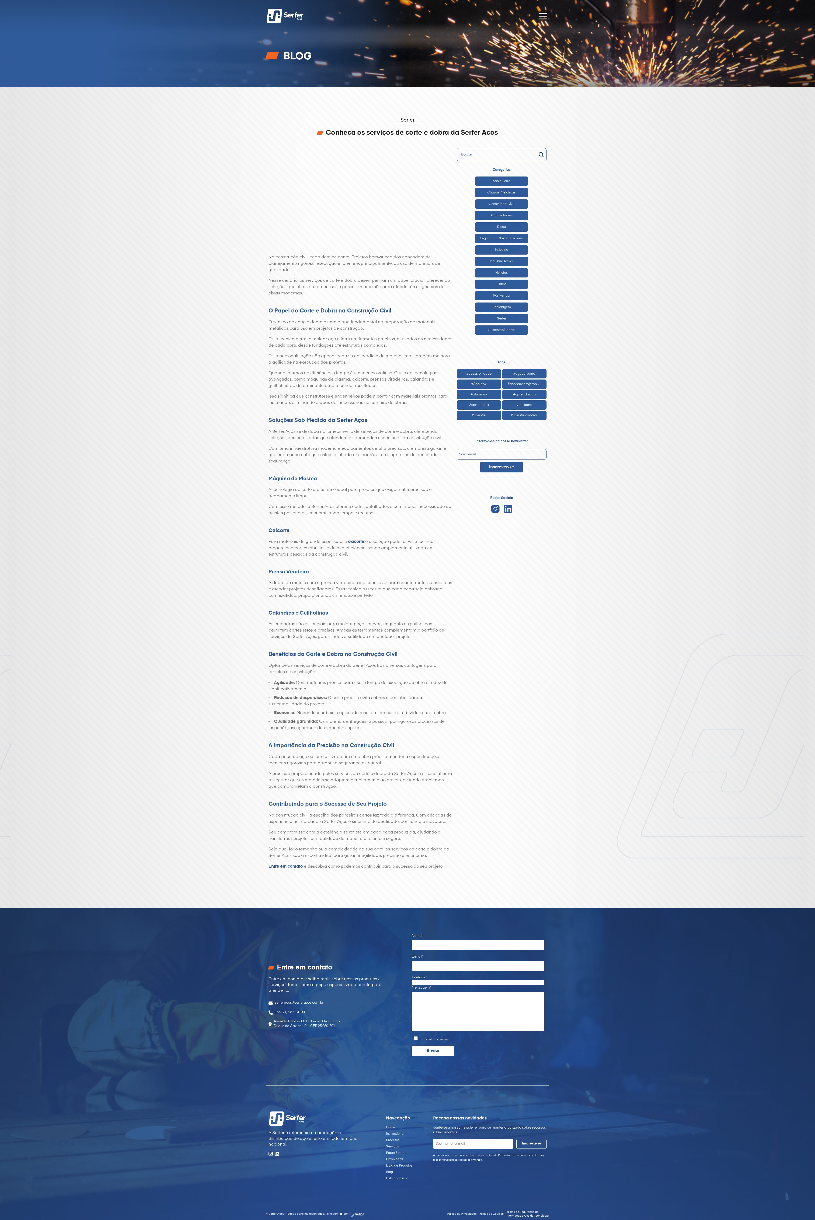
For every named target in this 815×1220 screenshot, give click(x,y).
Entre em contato (285, 866)
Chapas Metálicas (501, 192)
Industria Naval (501, 261)
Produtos (393, 1140)
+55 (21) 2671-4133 (290, 1012)
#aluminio (479, 394)
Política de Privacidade (462, 1214)
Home (390, 1127)
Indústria (501, 249)
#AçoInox (479, 384)
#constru (479, 415)
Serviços (392, 1146)
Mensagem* (421, 987)
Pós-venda (501, 295)
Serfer (501, 318)
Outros (502, 284)
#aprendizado (524, 394)
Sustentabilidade (501, 330)
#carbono (524, 405)
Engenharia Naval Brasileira (501, 238)
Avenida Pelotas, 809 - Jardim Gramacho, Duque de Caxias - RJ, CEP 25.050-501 (307, 1024)
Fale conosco (396, 1178)
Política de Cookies (491, 1214)
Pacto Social (395, 1152)
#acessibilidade (479, 373)
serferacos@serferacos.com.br (299, 1002)
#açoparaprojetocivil (524, 384)
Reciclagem (501, 307)
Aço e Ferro (501, 181)
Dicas (501, 226)
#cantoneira (479, 405)
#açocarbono (524, 373)
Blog (389, 1172)
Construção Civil (501, 204)
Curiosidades (501, 215)
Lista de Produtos (399, 1165)
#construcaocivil (524, 415)
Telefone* (419, 977)
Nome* (417, 936)
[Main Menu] (542, 16)
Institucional (395, 1133)
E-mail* (417, 956)
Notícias (501, 272)
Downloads (394, 1159)
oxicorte (356, 541)
